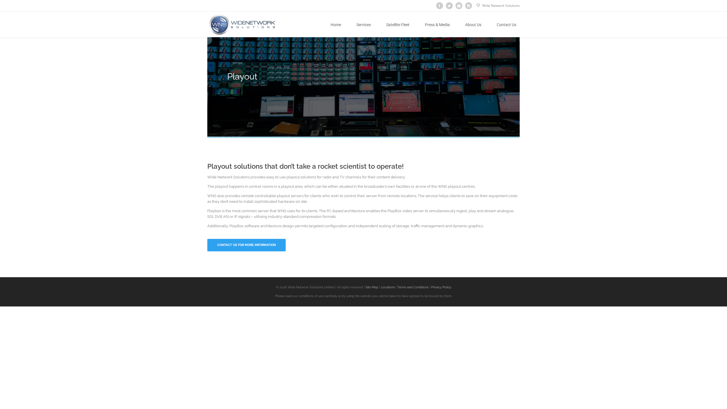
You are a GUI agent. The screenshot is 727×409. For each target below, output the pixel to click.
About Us (473, 24)
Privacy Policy (441, 287)
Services (363, 24)
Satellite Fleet (398, 24)
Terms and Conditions (413, 287)
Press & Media (437, 24)
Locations (387, 287)
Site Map (371, 287)
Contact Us (506, 24)
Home (336, 24)
